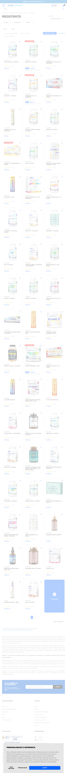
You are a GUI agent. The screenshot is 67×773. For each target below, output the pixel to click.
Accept (44, 767)
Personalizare (22, 767)
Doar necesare (11, 767)
